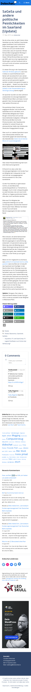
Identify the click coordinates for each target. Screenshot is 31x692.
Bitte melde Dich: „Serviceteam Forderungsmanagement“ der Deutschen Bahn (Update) (15, 508)
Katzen (10, 451)
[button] (19, 2)
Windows (4, 462)
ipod (3, 451)
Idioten (25, 448)
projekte (4, 457)
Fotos (4, 448)
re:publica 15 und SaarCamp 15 (15, 339)
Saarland (20, 333)
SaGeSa (4, 336)
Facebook (15, 445)
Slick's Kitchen (12, 457)
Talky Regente (12, 395)
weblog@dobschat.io (14, 665)
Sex (8, 457)
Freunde (10, 448)
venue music (5, 459)
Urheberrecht (23, 457)
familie (20, 445)
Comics (4, 439)
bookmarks (24, 436)
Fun (16, 447)
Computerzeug (14, 438)
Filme (24, 445)
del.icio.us (17, 442)
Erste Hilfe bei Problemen (9, 580)
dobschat (7, 444)
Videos (10, 459)
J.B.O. (6, 451)
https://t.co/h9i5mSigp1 (16, 382)
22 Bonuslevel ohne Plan (18, 541)
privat (25, 454)
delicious (23, 442)
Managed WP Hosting (12, 578)
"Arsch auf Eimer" (6, 433)
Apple (4, 436)
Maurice (5, 541)
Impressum (5, 685)
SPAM (18, 457)
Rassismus (13, 333)
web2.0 (15, 459)
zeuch (17, 461)
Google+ (20, 448)
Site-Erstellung (22, 578)
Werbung (24, 459)
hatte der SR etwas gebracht (11, 72)
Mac (18, 451)
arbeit (9, 436)
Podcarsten (11, 454)
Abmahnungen (15, 433)
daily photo (5, 442)
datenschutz (12, 441)
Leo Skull (11, 425)
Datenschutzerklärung (16, 685)
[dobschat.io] (9, 2)
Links (14, 451)
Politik (7, 331)
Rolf (3, 493)
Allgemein (22, 433)
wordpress (10, 462)
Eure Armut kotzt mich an (15, 493)
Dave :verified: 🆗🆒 (8, 475)
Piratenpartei (5, 454)
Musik (23, 451)
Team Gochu (21, 425)
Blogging (16, 435)
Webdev (19, 459)
